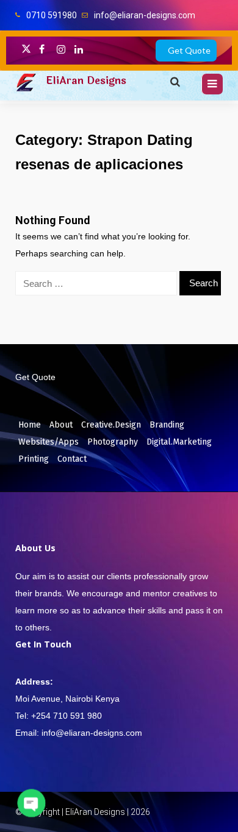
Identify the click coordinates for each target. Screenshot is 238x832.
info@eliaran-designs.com (144, 15)
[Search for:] (96, 283)
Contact (72, 459)
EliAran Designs (86, 80)
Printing (33, 459)
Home (29, 425)
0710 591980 (51, 15)
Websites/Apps (48, 442)
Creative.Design (111, 425)
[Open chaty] (31, 803)
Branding (167, 425)
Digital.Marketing (179, 442)
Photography (112, 442)
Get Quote (189, 50)
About (61, 425)
